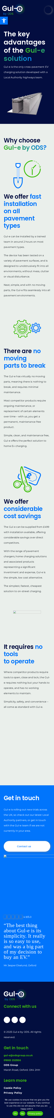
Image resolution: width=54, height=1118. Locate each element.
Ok (15, 1113)
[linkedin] (7, 1020)
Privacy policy (35, 1113)
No (22, 1113)
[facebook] (22, 1020)
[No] (50, 1106)
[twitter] (15, 1020)
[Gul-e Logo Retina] (13, 4)
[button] (4, 21)
